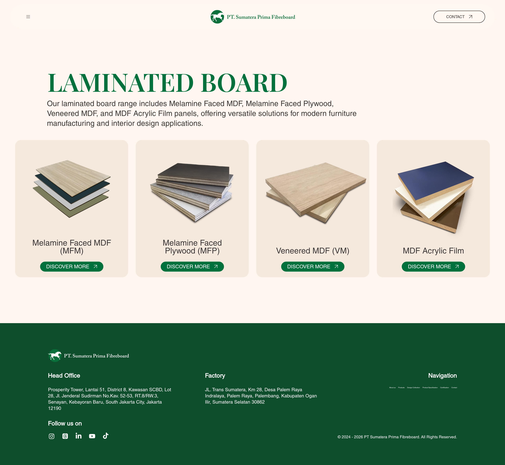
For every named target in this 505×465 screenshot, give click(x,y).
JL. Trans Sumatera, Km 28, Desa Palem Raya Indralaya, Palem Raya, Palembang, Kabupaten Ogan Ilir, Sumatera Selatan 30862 (261, 396)
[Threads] (65, 436)
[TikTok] (105, 436)
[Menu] (28, 17)
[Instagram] (51, 436)
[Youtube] (92, 436)
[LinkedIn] (78, 436)
